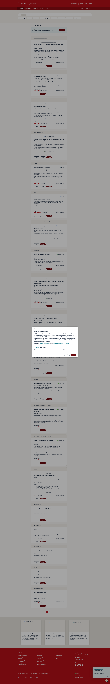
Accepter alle (73, 354)
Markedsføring (67, 349)
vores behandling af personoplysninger (61, 343)
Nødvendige (37, 349)
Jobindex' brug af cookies (45, 343)
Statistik (51, 349)
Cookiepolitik (36, 347)
